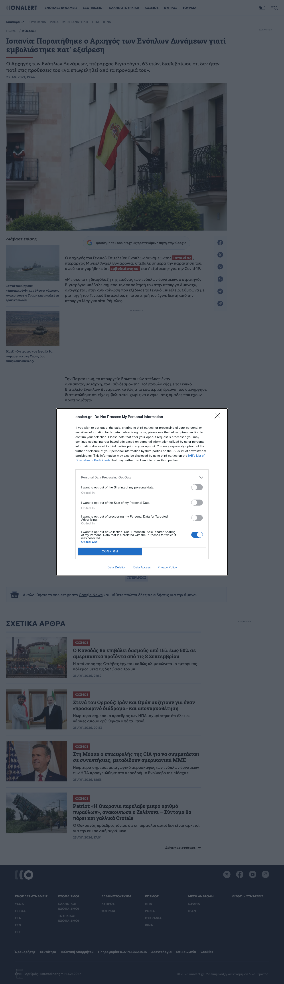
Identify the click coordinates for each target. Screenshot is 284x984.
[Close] (219, 417)
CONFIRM (110, 551)
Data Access (142, 567)
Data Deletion (116, 567)
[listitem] (142, 477)
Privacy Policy (167, 567)
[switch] (197, 487)
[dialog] (142, 492)
